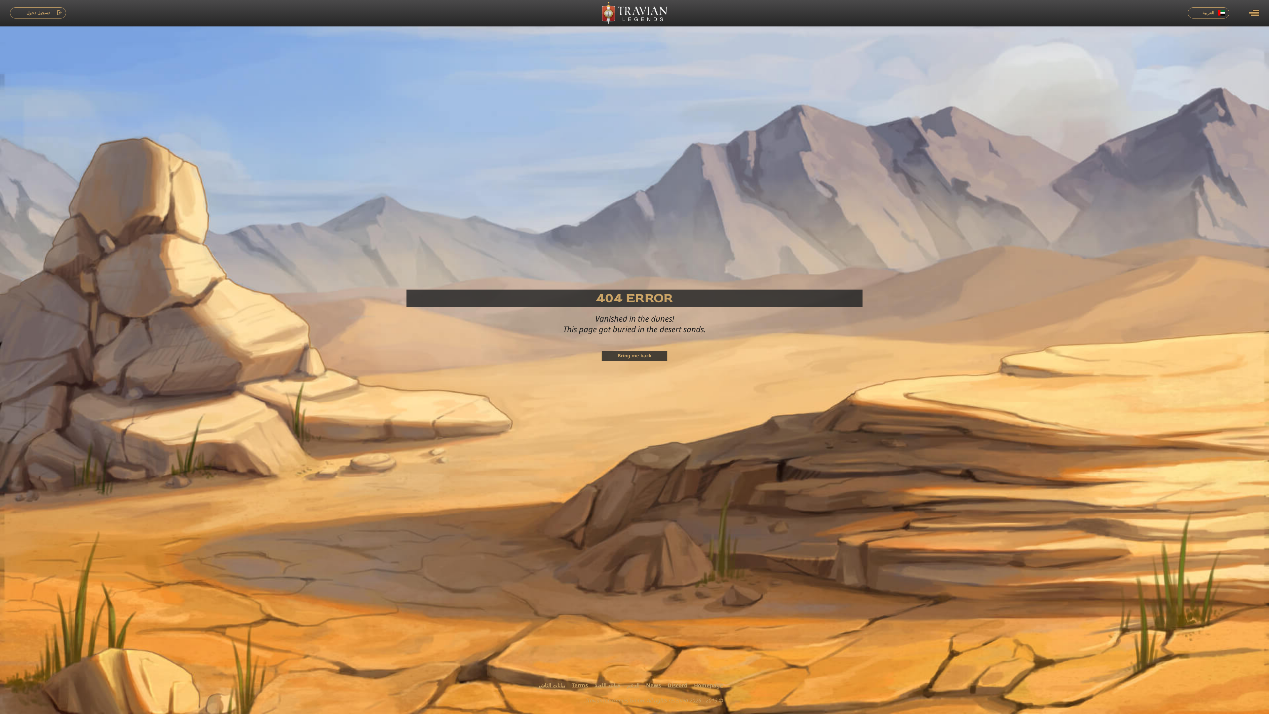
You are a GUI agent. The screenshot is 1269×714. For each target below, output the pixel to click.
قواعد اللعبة (607, 685)
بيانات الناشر (551, 685)
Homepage (708, 685)
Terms (580, 685)
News (653, 685)
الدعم (633, 685)
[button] (1254, 12)
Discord (677, 685)
